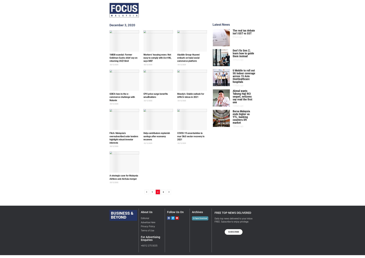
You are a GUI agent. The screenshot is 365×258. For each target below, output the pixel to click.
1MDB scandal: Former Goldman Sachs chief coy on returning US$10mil (123, 57)
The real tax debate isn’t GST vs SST (244, 32)
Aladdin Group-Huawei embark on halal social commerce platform (188, 57)
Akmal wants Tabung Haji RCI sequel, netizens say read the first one (242, 96)
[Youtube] (177, 218)
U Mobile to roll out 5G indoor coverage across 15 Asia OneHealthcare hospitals (244, 76)
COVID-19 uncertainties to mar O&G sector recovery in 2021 (190, 136)
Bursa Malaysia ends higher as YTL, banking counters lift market (241, 117)
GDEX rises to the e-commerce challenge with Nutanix (122, 97)
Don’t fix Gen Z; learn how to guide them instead (243, 53)
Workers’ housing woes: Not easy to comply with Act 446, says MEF (157, 57)
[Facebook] (169, 218)
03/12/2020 (114, 65)
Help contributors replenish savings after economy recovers (156, 136)
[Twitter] (173, 218)
